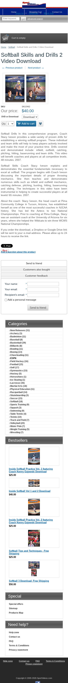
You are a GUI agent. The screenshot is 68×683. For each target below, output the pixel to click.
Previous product (12, 68)
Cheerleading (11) (19, 355)
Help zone (14, 632)
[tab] (34, 263)
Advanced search (35, 19)
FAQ (11, 641)
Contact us (14, 637)
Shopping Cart (35, 12)
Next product (36, 68)
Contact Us (57, 12)
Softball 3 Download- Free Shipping (29, 581)
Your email (11, 289)
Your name (11, 283)
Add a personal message (21, 299)
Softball (11, 47)
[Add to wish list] (41, 124)
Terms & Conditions (19, 645)
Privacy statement (18, 650)
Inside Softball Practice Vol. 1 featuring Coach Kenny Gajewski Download (31, 470)
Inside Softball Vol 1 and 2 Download (29, 491)
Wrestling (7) (16, 432)
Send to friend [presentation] (34, 263)
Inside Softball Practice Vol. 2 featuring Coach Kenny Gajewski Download (31, 521)
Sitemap (13, 608)
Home (3, 47)
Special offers (16, 604)
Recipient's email (14, 294)
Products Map (16, 613)
